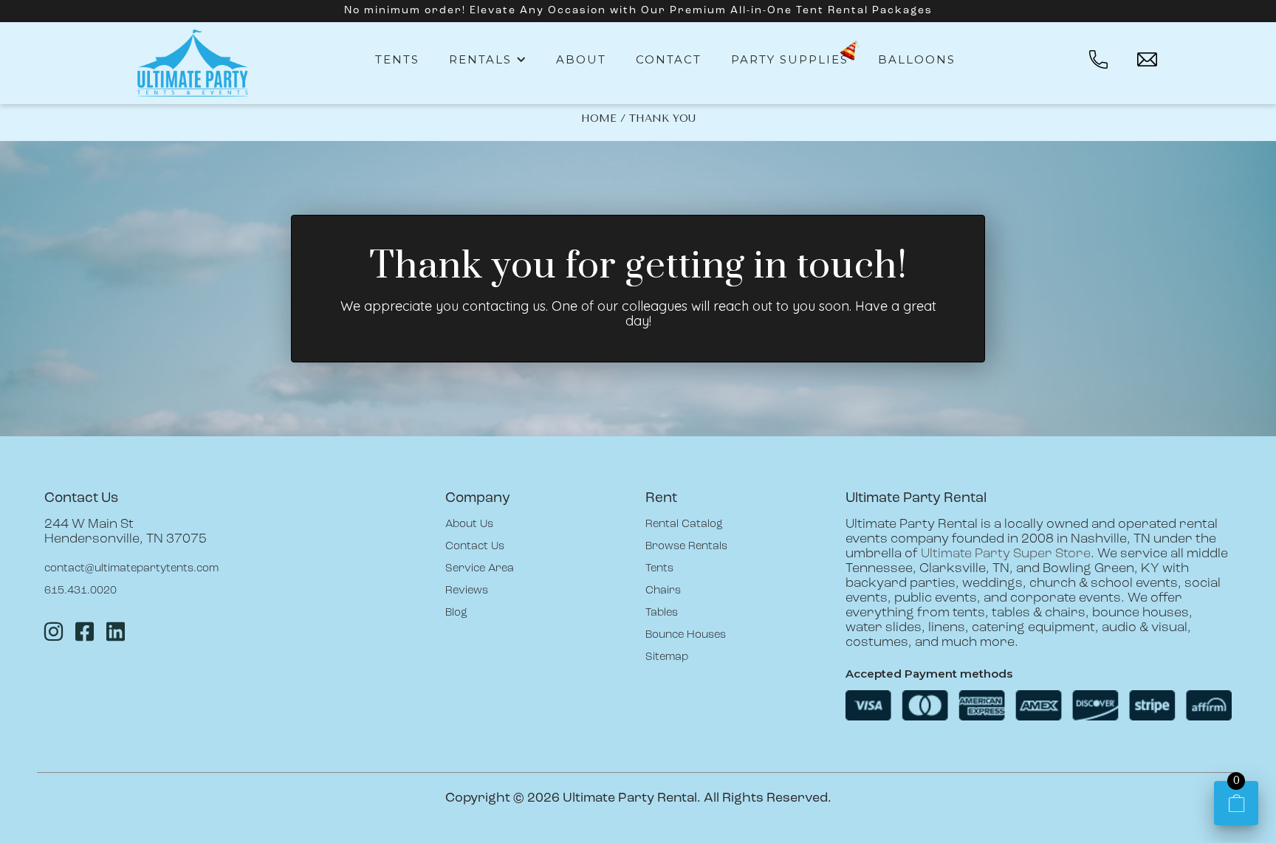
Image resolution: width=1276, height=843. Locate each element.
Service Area (479, 568)
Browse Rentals (686, 546)
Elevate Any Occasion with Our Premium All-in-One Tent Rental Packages (701, 10)
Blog (456, 613)
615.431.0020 (80, 590)
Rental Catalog (684, 524)
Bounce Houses (685, 635)
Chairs (663, 590)
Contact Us (474, 546)
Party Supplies (789, 59)
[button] (487, 59)
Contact (669, 59)
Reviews (466, 590)
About (581, 59)
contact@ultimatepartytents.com (131, 568)
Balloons (917, 59)
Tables (661, 613)
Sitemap (666, 657)
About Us (469, 524)
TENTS (397, 59)
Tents (659, 568)
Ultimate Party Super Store (1006, 554)
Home (599, 118)
